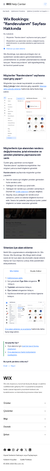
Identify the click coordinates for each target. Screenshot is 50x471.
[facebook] (4, 450)
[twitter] (25, 450)
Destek (7, 426)
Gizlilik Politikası (26, 460)
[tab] (14, 270)
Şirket (6, 434)
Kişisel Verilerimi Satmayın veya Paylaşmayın (20, 455)
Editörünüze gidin (15, 278)
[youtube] (9, 450)
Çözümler (8, 411)
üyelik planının (22, 191)
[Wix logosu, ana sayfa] (7, 378)
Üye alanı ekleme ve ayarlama (18, 329)
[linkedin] (30, 450)
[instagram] (13, 450)
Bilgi (5, 418)
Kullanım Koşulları (10, 460)
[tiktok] (17, 450)
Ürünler (7, 403)
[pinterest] (21, 450)
